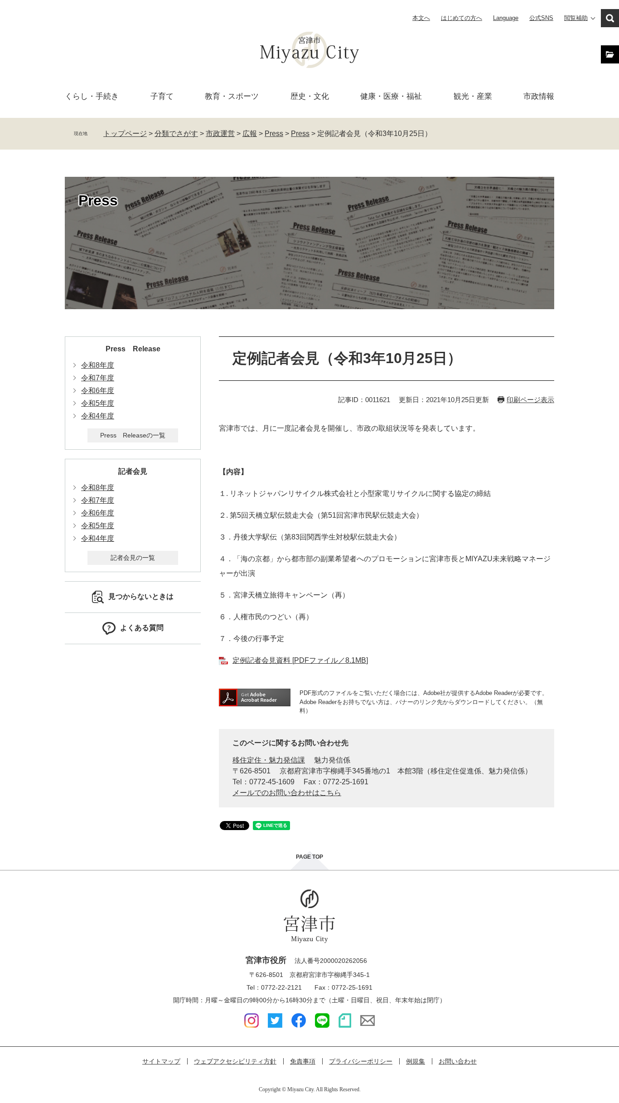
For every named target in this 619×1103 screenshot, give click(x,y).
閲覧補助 (576, 18)
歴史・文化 (309, 96)
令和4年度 (97, 416)
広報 (249, 133)
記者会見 (132, 471)
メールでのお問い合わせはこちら (286, 793)
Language (505, 18)
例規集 (415, 1061)
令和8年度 (97, 365)
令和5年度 (97, 403)
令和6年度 (97, 390)
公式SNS (541, 18)
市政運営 (220, 133)
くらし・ (92, 96)
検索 (610, 18)
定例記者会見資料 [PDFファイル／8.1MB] (300, 660)
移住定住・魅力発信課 (268, 760)
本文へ (421, 18)
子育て (162, 96)
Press (274, 133)
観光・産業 (473, 96)
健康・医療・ (391, 96)
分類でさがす (176, 133)
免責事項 (302, 1061)
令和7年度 (97, 378)
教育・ (232, 96)
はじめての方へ (461, 18)
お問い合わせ (458, 1061)
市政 (538, 96)
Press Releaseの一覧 (132, 435)
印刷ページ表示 (530, 399)
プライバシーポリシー (360, 1061)
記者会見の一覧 (133, 557)
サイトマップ (161, 1061)
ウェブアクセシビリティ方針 (235, 1061)
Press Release (133, 349)
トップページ (125, 133)
